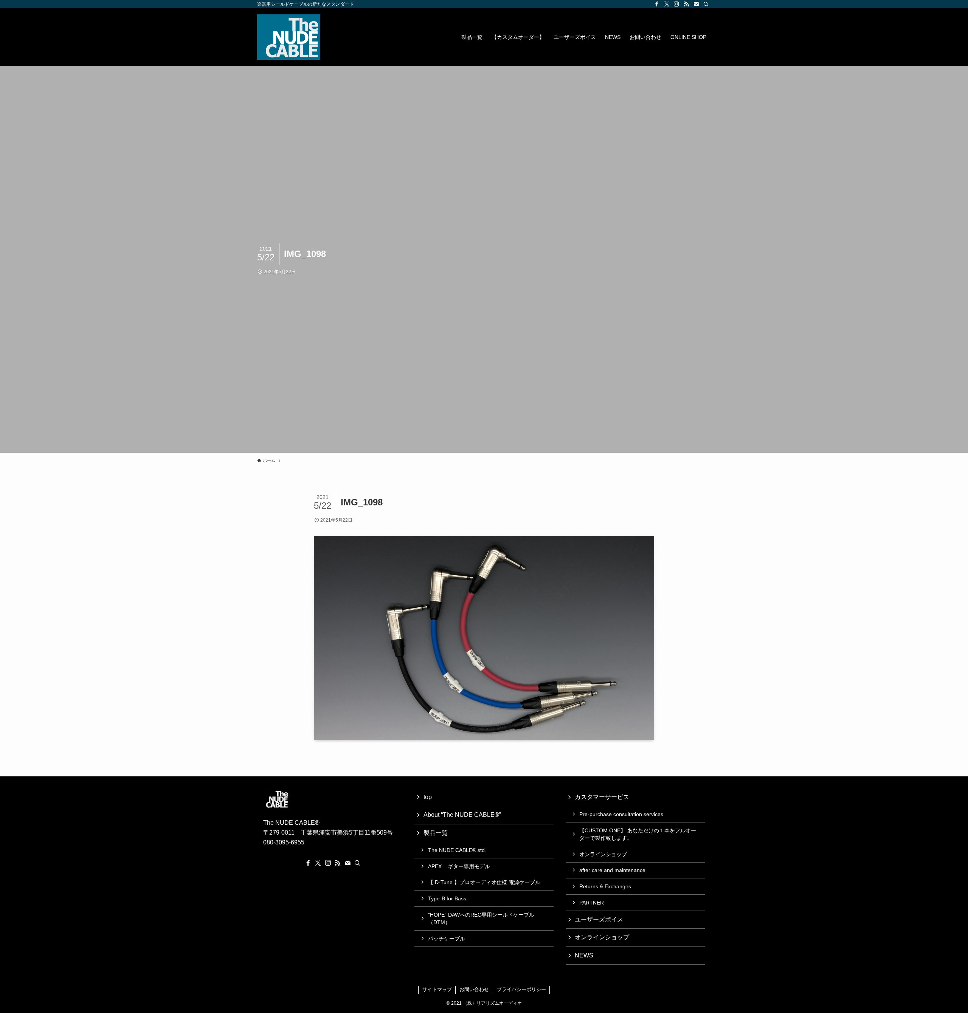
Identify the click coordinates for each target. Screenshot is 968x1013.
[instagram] (676, 4)
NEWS (584, 955)
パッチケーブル (446, 939)
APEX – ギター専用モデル (459, 866)
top (428, 797)
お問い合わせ (474, 989)
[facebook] (657, 4)
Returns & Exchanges (605, 886)
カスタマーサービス (602, 797)
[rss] (686, 4)
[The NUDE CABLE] (288, 37)
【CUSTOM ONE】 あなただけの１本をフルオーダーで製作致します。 (637, 834)
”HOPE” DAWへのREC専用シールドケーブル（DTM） (481, 918)
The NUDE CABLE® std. (457, 850)
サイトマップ (437, 989)
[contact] (696, 4)
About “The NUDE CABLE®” (462, 815)
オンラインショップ (603, 854)
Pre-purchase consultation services (621, 814)
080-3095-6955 (283, 842)
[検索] (706, 4)
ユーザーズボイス (599, 919)
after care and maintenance (612, 870)
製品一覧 (436, 833)
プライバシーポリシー (521, 989)
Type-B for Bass (447, 898)
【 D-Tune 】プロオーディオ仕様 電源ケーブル (484, 882)
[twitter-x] (667, 4)
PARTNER (591, 903)
